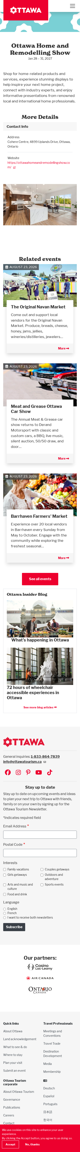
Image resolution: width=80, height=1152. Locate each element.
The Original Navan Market (38, 306)
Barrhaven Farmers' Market (39, 516)
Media (47, 1064)
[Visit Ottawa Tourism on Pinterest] (28, 773)
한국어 (47, 1120)
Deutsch (49, 1088)
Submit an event (14, 1070)
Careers (8, 1115)
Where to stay (12, 1055)
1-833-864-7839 (45, 757)
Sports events (54, 884)
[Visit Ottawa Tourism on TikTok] (49, 773)
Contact (8, 1123)
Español (48, 1096)
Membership (52, 1071)
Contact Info (17, 126)
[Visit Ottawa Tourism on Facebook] (7, 773)
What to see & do (15, 1047)
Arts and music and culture (20, 886)
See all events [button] (40, 579)
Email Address (14, 826)
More (62, 348)
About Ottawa (12, 1031)
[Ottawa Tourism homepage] (25, 10)
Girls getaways (17, 874)
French (12, 913)
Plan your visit (12, 1062)
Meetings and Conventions (52, 1033)
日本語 (47, 1112)
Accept (10, 1144)
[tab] (40, 126)
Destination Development (52, 1054)
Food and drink (17, 894)
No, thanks (32, 1144)
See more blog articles (38, 707)
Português (50, 1104)
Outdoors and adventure (54, 877)
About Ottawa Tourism (18, 1091)
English (12, 908)
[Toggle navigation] (72, 6)
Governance (11, 1099)
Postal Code (12, 845)
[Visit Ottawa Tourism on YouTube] (39, 773)
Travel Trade (51, 1043)
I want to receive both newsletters (30, 917)
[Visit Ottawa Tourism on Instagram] (18, 773)
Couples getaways (57, 869)
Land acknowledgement (19, 1039)
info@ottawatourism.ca (22, 762)
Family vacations (18, 869)
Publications (11, 1107)
